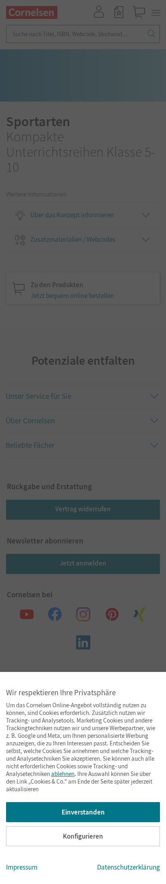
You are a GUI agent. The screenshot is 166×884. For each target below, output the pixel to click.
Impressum (21, 867)
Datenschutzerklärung (128, 867)
